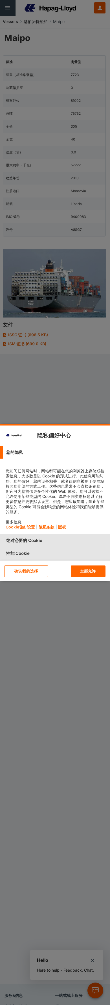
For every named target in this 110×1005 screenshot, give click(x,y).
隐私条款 (46, 527)
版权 (62, 527)
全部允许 (88, 571)
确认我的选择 (26, 571)
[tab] (55, 452)
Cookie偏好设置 (20, 527)
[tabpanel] (56, 496)
